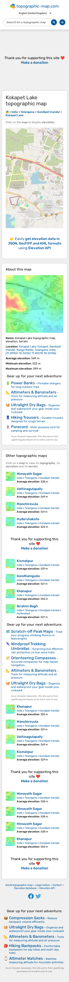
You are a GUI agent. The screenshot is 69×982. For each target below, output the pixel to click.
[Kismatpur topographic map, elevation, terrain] (10, 564)
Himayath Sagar (29, 474)
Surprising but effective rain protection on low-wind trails (37, 650)
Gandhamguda (28, 576)
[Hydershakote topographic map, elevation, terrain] (10, 522)
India (19, 477)
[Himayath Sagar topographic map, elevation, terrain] (10, 477)
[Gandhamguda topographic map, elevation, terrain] (10, 579)
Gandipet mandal (49, 477)
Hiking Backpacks (25, 945)
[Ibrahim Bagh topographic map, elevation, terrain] (10, 611)
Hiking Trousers (25, 417)
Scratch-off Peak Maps (32, 631)
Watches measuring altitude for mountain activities (36, 960)
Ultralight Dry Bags (28, 405)
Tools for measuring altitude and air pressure (36, 938)
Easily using (34, 243)
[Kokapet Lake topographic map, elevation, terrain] (34, 304)
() (33, 350)
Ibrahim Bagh (27, 606)
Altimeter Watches (26, 958)
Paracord (19, 426)
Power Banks (23, 383)
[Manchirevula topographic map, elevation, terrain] (10, 507)
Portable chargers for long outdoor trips (36, 385)
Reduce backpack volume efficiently (33, 920)
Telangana (31, 477)
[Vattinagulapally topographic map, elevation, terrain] (10, 492)
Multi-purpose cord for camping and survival (35, 429)
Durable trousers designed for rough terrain (37, 419)
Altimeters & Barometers (33, 392)
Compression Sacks (27, 918)
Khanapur (24, 591)
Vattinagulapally (30, 489)
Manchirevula (27, 504)
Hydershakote (28, 519)
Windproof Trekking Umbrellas (28, 646)
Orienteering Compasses (33, 658)
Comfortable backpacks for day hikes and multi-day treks (34, 949)
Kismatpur (25, 561)
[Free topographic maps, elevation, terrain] (7, 112)
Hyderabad (23, 613)
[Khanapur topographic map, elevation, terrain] (10, 594)
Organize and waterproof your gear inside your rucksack (35, 409)
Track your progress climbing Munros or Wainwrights (37, 635)
